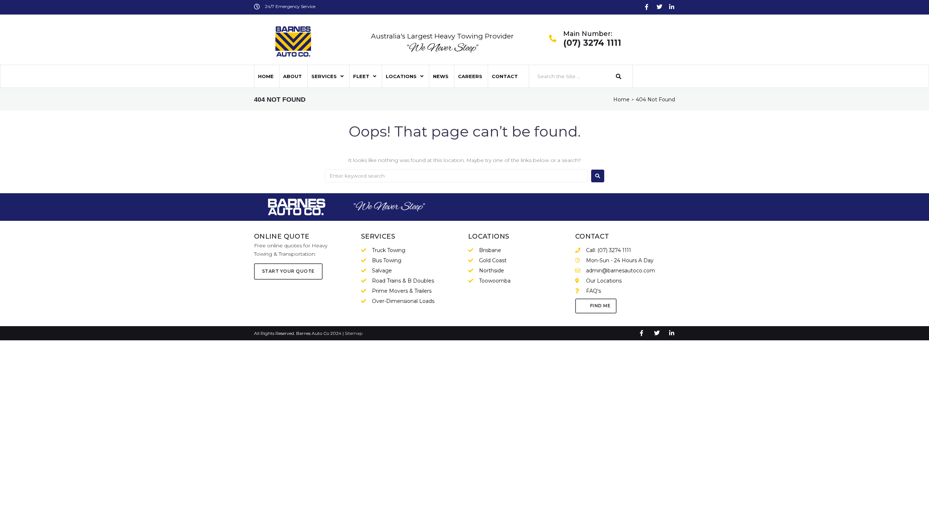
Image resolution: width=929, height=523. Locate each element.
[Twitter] (659, 7)
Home (621, 99)
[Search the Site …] (569, 76)
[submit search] (619, 76)
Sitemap (354, 333)
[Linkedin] (671, 7)
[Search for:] (456, 175)
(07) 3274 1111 (592, 43)
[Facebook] (646, 7)
